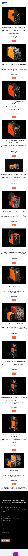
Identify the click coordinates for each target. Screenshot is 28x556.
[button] (14, 41)
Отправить (5, 540)
